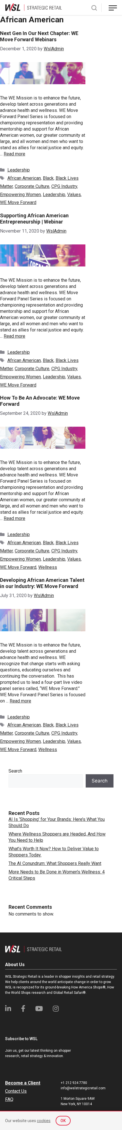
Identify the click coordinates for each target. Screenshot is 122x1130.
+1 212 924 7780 (74, 1083)
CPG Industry (64, 186)
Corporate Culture (32, 186)
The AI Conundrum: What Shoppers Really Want (55, 863)
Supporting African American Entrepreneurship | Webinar (34, 218)
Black (48, 178)
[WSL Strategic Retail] (33, 7)
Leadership (18, 170)
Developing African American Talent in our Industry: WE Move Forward (42, 583)
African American (24, 178)
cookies (44, 1120)
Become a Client (22, 1083)
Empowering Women (20, 194)
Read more (14, 154)
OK (63, 1120)
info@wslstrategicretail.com (83, 1088)
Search (15, 771)
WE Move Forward (18, 202)
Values (74, 194)
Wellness (47, 567)
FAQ (9, 1099)
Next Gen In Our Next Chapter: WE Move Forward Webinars (39, 36)
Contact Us (16, 1091)
